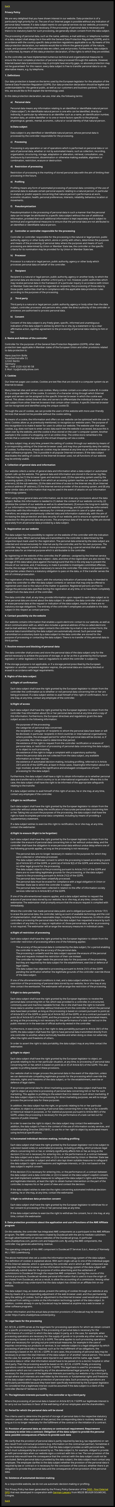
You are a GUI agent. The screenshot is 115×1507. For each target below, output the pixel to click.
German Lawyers (62, 1492)
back (7, 6)
